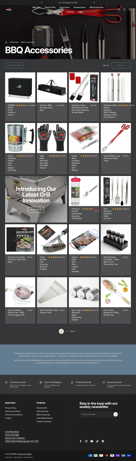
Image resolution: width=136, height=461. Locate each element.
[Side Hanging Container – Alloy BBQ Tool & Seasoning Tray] (116, 239)
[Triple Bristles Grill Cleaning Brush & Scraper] (52, 239)
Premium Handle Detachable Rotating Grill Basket (77, 213)
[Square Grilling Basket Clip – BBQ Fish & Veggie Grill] (20, 292)
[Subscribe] (115, 414)
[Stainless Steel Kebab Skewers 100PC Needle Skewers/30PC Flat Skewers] (116, 87)
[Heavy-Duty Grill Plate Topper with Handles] (84, 239)
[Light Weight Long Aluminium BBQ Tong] (116, 138)
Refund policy (18, 457)
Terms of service (28, 457)
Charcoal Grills (42, 411)
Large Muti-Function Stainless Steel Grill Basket (76, 163)
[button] (21, 105)
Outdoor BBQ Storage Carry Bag (46, 107)
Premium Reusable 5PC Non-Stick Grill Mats (16, 259)
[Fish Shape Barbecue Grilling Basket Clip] (116, 292)
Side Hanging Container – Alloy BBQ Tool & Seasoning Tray (111, 260)
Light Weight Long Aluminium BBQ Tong (112, 158)
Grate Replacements (44, 418)
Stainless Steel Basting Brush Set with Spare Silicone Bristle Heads (80, 109)
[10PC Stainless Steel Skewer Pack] (52, 292)
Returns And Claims (13, 411)
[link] (15, 438)
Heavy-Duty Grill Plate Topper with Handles (75, 264)
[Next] (94, 2)
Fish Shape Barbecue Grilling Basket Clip (111, 312)
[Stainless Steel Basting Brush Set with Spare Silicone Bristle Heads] (84, 87)
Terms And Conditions (14, 415)
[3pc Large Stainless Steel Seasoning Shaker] (84, 292)
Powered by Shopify (24, 454)
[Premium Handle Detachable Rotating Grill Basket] (84, 191)
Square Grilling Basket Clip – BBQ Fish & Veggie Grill (16, 312)
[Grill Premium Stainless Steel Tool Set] (116, 191)
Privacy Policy (10, 408)
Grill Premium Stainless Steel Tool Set (108, 213)
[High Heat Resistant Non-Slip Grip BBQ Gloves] (52, 138)
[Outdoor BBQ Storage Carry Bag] (52, 87)
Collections (14, 42)
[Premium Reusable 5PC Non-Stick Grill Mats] (20, 239)
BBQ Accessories (43, 415)
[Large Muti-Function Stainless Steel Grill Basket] (84, 138)
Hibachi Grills (42, 408)
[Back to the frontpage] (6, 42)
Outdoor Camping (44, 421)
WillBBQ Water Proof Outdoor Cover (12, 110)
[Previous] (42, 2)
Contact (8, 418)
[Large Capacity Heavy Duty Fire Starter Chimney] (20, 138)
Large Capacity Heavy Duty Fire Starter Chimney (12, 163)
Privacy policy (9, 457)
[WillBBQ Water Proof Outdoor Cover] (20, 87)
